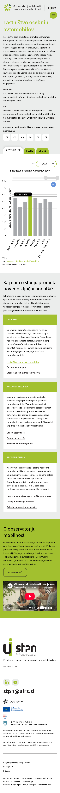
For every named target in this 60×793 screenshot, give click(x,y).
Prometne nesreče (16, 438)
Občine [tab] (42, 150)
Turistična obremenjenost (20, 443)
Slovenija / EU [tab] (13, 150)
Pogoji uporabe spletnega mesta (16, 762)
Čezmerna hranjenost (17, 367)
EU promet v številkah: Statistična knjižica (22, 261)
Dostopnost (8, 767)
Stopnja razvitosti (16, 432)
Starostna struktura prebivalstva (23, 372)
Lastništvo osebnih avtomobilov (23, 362)
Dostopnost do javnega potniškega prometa (29, 496)
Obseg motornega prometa (20, 501)
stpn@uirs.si (18, 691)
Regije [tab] (29, 150)
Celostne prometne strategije (22, 507)
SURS (5, 117)
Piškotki (6, 771)
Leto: (33, 164)
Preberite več (15, 572)
